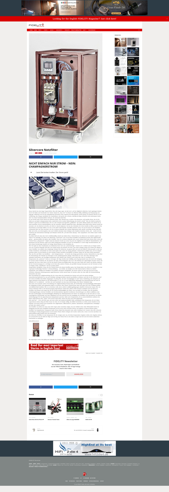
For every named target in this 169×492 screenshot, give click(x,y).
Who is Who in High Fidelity (45, 465)
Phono (67, 463)
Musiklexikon (85, 465)
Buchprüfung (77, 465)
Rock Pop (66, 465)
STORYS (112, 463)
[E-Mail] (90, 157)
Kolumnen (135, 463)
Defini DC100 (88, 419)
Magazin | (32, 466)
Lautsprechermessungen (54, 463)
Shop (84, 30)
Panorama (124, 463)
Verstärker (33, 417)
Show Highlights (127, 465)
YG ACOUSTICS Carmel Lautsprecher (84, 429)
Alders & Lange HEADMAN (73, 419)
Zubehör (40, 153)
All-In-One (78, 463)
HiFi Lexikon (35, 465)
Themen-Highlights (100, 465)
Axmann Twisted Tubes (53, 419)
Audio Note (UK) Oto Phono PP (36, 419)
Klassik (59, 465)
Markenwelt (108, 465)
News (35, 30)
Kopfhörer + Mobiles (70, 417)
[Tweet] (66, 157)
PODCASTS (67, 30)
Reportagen (118, 463)
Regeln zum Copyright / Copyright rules (94, 353)
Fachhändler (91, 30)
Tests (39, 30)
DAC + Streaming (86, 463)
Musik (51, 30)
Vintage (108, 463)
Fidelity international (41, 466)
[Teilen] (41, 157)
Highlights (59, 30)
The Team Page (72, 481)
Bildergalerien (115, 465)
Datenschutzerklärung (94, 481)
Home (31, 30)
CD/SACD (72, 463)
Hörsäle (71, 465)
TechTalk (129, 463)
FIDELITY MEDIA (79, 481)
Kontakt (102, 481)
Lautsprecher (44, 463)
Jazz (63, 465)
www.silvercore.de (34, 321)
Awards (121, 465)
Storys (45, 30)
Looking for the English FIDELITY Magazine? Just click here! (84, 18)
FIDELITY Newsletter (76, 30)
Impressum (85, 481)
